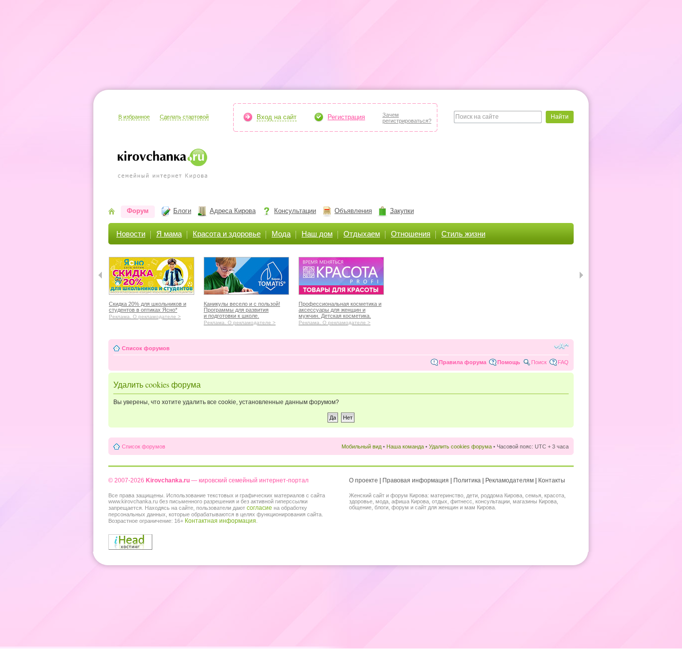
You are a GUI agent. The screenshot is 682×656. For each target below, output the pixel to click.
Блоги (182, 211)
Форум (138, 211)
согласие (259, 507)
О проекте (363, 480)
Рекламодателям (509, 480)
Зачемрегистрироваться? (406, 118)
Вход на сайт (277, 117)
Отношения (410, 233)
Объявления (353, 211)
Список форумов (146, 348)
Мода (281, 233)
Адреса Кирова (233, 211)
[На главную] (111, 212)
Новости (130, 233)
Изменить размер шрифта (561, 346)
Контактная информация (220, 520)
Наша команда (405, 446)
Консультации (295, 211)
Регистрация (346, 117)
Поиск (539, 362)
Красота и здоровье (227, 233)
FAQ (563, 362)
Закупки (402, 211)
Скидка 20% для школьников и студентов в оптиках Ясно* (147, 309)
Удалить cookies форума (460, 446)
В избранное (134, 117)
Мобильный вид (361, 446)
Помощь (508, 362)
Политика (467, 480)
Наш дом (317, 233)
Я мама (169, 233)
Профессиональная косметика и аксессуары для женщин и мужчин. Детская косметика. (340, 312)
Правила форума (462, 362)
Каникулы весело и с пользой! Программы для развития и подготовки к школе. (242, 312)
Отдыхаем (361, 233)
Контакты (551, 480)
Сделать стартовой (184, 117)
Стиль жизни (463, 233)
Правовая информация (415, 480)
